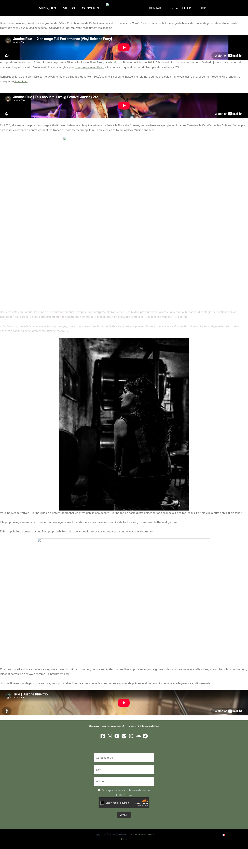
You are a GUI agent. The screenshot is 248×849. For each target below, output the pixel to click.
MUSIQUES (47, 8)
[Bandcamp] (145, 736)
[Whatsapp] (109, 736)
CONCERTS (90, 8)
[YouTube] (116, 736)
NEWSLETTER (181, 8)
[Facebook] (102, 736)
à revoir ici (20, 81)
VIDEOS (69, 8)
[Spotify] (124, 736)
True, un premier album (89, 67)
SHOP (202, 8)
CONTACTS (156, 8)
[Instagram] (131, 736)
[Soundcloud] (138, 736)
